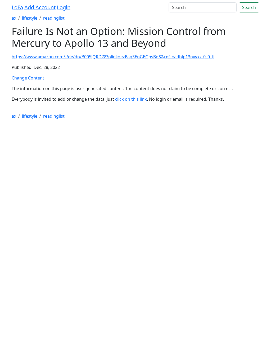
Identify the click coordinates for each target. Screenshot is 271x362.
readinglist (54, 18)
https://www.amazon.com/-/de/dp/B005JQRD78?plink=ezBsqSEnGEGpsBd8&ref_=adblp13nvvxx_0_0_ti (113, 57)
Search (249, 7)
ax (14, 18)
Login (63, 7)
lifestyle (29, 18)
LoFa (17, 7)
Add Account (40, 7)
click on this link (131, 99)
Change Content (28, 78)
